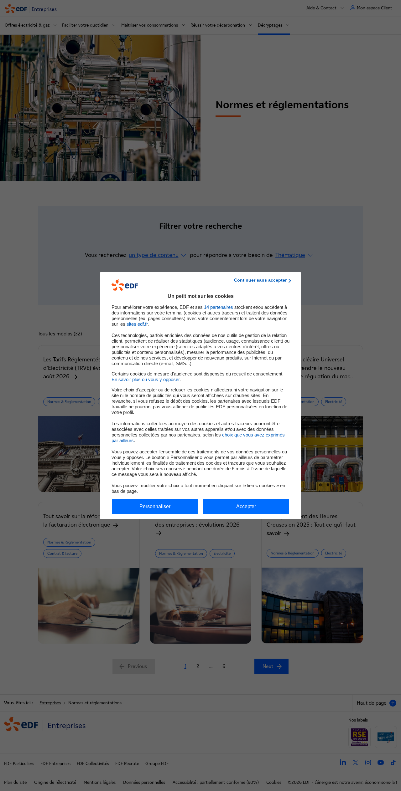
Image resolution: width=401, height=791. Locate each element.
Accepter (246, 506)
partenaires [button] (218, 307)
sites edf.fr (137, 324)
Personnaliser (154, 506)
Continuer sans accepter (260, 280)
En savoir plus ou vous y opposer (146, 379)
